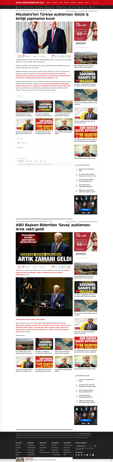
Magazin (73, 2)
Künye (17, 450)
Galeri (87, 2)
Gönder (21, 161)
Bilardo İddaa (31, 452)
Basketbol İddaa (31, 447)
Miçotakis (19, 95)
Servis (49, 2)
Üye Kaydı (18, 447)
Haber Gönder (55, 450)
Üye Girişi (18, 445)
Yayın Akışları (51, 7)
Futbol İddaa (31, 445)
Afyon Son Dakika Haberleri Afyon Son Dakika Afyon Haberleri (31, 10)
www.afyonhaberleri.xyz (84, 433)
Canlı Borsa (41, 7)
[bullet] (37, 161)
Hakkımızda (18, 452)
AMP (65, 454)
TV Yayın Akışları (56, 454)
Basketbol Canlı (67, 452)
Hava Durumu (30, 7)
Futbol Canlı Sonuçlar (45, 452)
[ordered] (35, 161)
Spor (60, 2)
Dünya (50, 10)
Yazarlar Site (67, 447)
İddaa (93, 7)
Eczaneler (73, 7)
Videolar (80, 2)
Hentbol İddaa (31, 450)
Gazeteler (54, 445)
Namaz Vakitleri (63, 7)
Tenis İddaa (66, 450)
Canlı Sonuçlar (84, 7)
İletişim (17, 454)
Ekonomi (66, 2)
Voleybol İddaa (31, 454)
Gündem (55, 2)
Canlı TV (20, 7)
